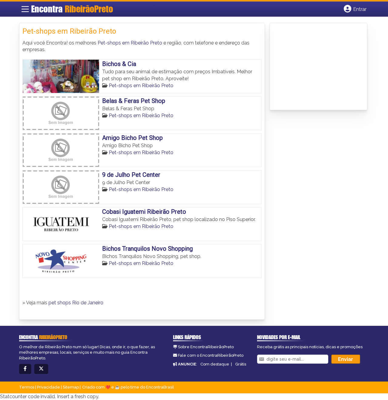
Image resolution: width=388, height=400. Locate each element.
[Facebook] (25, 369)
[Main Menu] (25, 9)
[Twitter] (41, 369)
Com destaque (214, 364)
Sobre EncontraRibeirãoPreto (206, 347)
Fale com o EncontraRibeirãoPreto (210, 355)
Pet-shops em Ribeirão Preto (130, 43)
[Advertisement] (318, 67)
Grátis (240, 364)
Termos (26, 387)
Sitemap (71, 387)
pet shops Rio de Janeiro (75, 303)
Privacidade (48, 387)
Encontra (72, 8)
